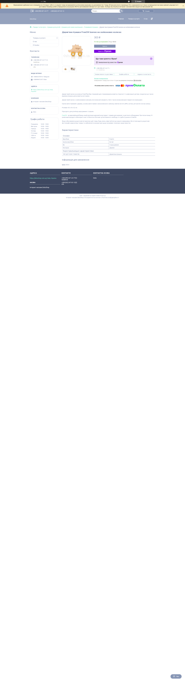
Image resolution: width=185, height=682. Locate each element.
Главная (121, 19)
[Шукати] (121, 11)
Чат (177, 676)
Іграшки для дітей (53, 27)
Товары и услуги (133, 19)
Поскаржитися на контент (92, 197)
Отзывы (36, 45)
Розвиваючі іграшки (91, 27)
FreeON (64, 115)
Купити (105, 46)
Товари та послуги (39, 27)
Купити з (101, 51)
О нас (146, 19)
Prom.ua (103, 195)
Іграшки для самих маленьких (72, 27)
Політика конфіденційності (110, 197)
